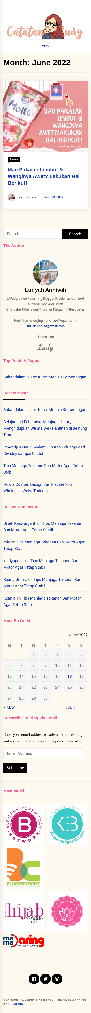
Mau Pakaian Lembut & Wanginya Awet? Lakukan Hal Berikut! (44, 176)
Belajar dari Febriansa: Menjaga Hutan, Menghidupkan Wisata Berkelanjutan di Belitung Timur (45, 428)
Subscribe (15, 767)
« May (9, 707)
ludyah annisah (27, 197)
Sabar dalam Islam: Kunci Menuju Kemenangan (44, 377)
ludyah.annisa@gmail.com (46, 326)
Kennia (9, 598)
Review (14, 159)
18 (69, 676)
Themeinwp (16, 1004)
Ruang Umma (15, 579)
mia (6, 542)
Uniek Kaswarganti (19, 523)
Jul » (70, 707)
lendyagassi (13, 560)
